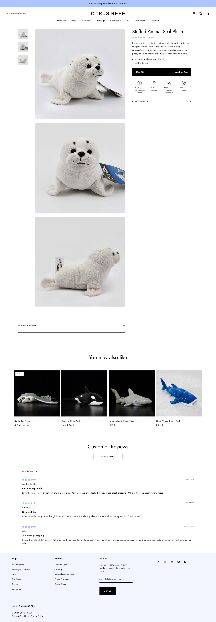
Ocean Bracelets (62, 579)
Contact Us (16, 588)
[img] (29, 479)
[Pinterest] (172, 561)
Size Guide (16, 579)
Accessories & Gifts (119, 20)
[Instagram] (165, 561)
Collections (140, 20)
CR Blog (58, 569)
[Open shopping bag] (207, 13)
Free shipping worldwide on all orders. (108, 3)
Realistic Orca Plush (71, 421)
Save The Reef (61, 564)
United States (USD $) (16, 13)
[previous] (9, 395)
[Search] (200, 13)
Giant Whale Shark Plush (168, 421)
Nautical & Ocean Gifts (65, 574)
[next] (207, 395)
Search (15, 584)
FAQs (14, 574)
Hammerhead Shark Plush (121, 421)
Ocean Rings (60, 584)
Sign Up (108, 590)
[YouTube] (179, 561)
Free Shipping (18, 564)
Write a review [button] (108, 456)
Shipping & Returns (27, 325)
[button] (139, 37)
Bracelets (61, 20)
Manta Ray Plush (22, 421)
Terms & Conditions (20, 616)
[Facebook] (158, 561)
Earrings (101, 20)
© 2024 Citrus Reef (22, 612)
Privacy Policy (37, 616)
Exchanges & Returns (21, 569)
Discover (154, 20)
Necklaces (87, 20)
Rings (73, 20)
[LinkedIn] (185, 561)
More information (140, 101)
